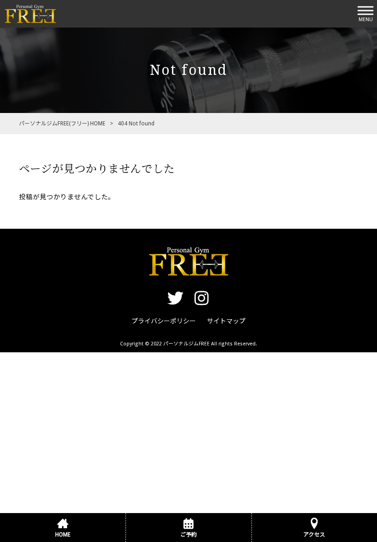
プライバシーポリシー (163, 321)
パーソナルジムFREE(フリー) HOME (62, 123)
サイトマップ (226, 321)
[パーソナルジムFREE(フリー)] (30, 13)
